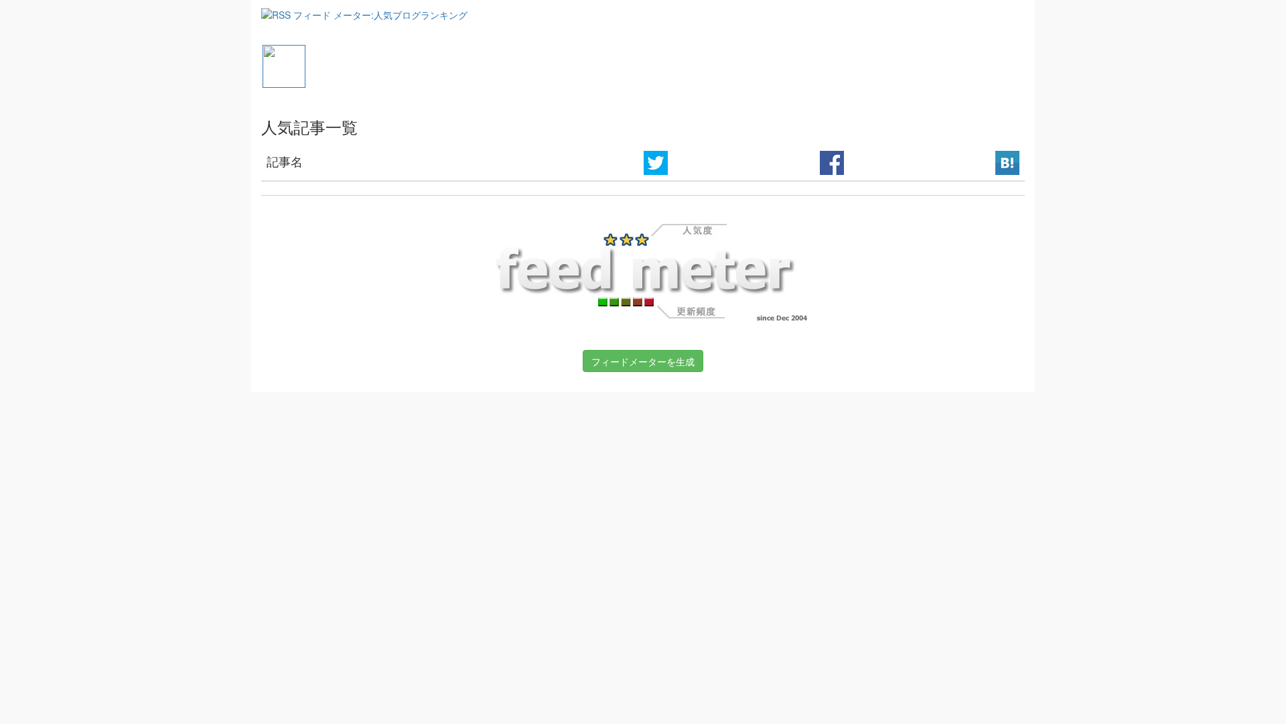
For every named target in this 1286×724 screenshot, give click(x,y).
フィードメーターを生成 (643, 361)
